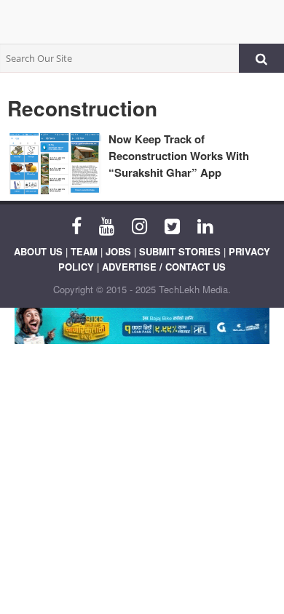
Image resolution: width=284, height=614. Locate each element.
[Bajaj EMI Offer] (142, 326)
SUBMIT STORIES (180, 251)
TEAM (84, 251)
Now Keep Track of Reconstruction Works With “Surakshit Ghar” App (179, 155)
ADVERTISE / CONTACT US (164, 267)
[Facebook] (76, 225)
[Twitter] (172, 225)
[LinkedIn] (205, 225)
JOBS (118, 251)
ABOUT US (38, 251)
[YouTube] (106, 225)
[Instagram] (139, 225)
